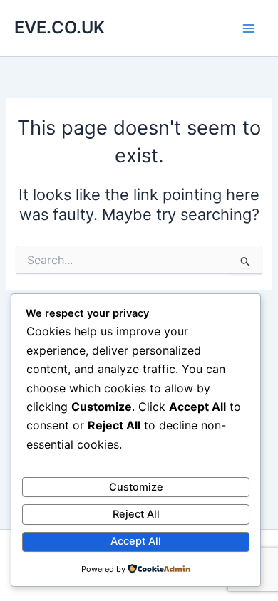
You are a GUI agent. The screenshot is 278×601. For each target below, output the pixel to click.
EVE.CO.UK (59, 27)
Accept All (135, 541)
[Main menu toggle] (249, 28)
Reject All (136, 514)
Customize (136, 487)
